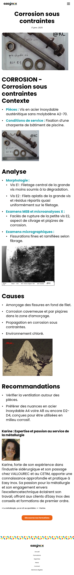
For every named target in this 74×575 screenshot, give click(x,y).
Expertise (37, 559)
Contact (37, 566)
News (37, 562)
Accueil (37, 552)
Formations (37, 555)
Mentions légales (37, 570)
